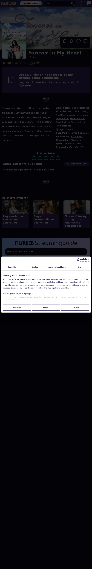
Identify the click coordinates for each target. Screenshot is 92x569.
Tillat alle (75, 308)
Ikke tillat (17, 308)
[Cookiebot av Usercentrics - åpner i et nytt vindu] (78, 260)
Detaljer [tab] (35, 267)
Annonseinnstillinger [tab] (57, 267)
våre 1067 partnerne (16, 279)
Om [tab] (79, 267)
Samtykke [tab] (12, 267)
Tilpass (45, 308)
